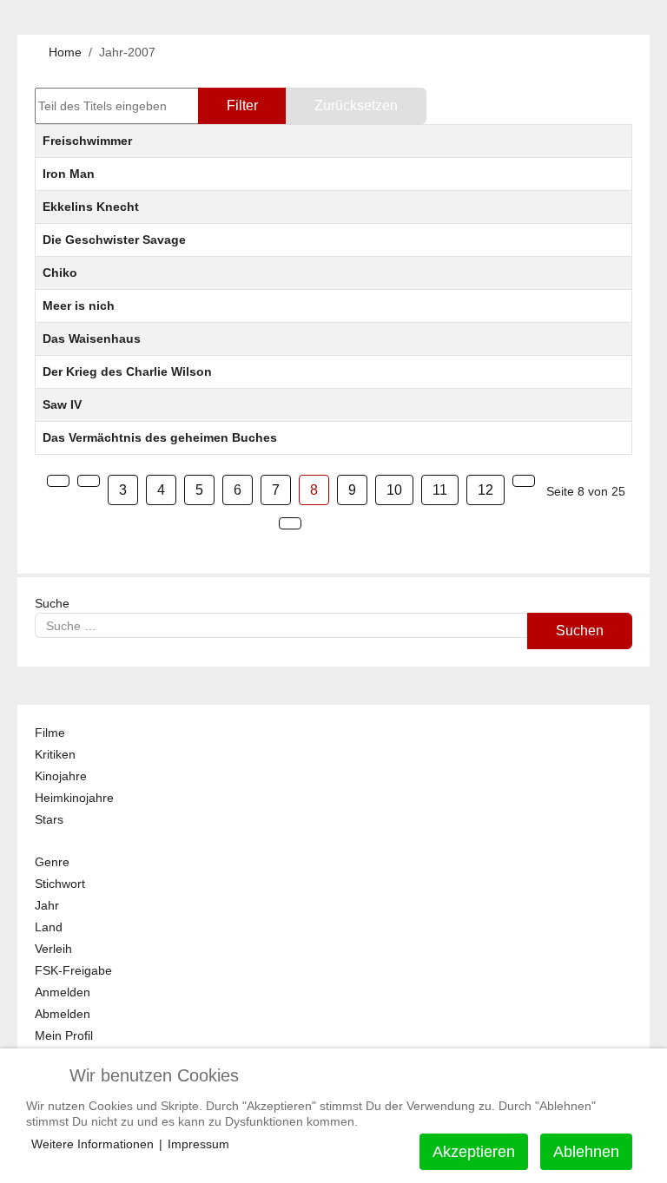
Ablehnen (586, 1151)
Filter (242, 105)
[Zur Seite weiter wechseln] (523, 481)
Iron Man (69, 174)
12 (485, 490)
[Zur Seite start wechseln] (58, 481)
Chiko (60, 272)
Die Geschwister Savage (114, 239)
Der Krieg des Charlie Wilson (127, 371)
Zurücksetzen (356, 105)
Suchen (580, 630)
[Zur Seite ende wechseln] (290, 523)
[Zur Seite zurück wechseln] (88, 481)
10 (394, 490)
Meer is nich (79, 305)
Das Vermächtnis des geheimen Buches (160, 437)
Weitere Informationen (92, 1144)
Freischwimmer (87, 141)
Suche (52, 603)
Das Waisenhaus (92, 338)
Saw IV (62, 404)
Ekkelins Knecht (91, 207)
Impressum (198, 1144)
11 (440, 490)
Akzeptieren (474, 1151)
